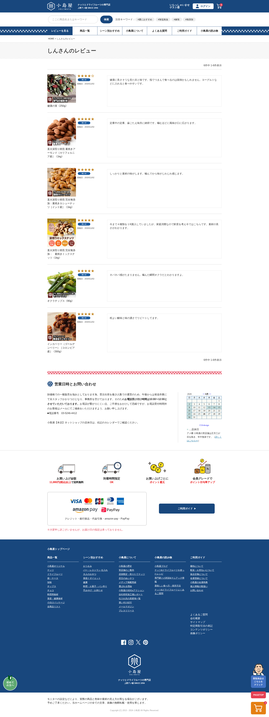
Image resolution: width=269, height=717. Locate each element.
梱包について (196, 566)
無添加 (190, 19)
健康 (85, 582)
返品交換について (199, 574)
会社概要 (195, 618)
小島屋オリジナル (56, 566)
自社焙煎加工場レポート (131, 594)
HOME (51, 39)
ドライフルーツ (55, 574)
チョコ (50, 590)
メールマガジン (126, 606)
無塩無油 (163, 19)
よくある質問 (159, 30)
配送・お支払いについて (202, 570)
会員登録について (199, 578)
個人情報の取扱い (199, 586)
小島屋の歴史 (125, 566)
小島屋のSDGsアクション (131, 590)
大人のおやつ (89, 574)
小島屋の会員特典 (199, 582)
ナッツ (50, 570)
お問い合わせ (196, 590)
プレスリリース (126, 610)
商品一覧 (85, 30)
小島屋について (134, 30)
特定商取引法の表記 (201, 625)
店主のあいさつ (126, 578)
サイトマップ (197, 622)
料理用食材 (52, 594)
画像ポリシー (197, 633)
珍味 (49, 582)
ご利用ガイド (184, 30)
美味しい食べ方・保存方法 (168, 585)
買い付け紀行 (125, 602)
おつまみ (87, 566)
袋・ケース (52, 578)
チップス (51, 586)
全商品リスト (53, 606)
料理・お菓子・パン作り (95, 586)
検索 (106, 19)
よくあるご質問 (199, 614)
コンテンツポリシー (201, 629)
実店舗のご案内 (126, 570)
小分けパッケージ (56, 602)
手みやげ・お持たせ (93, 590)
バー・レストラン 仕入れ (95, 570)
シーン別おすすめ (110, 30)
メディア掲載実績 (127, 582)
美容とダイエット (92, 578)
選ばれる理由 (125, 586)
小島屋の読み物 (209, 30)
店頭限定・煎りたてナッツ (132, 574)
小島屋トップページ (58, 549)
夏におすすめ (145, 19)
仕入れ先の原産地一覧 (130, 598)
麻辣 (177, 19)
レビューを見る (60, 30)
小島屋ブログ (161, 566)
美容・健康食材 (55, 598)
